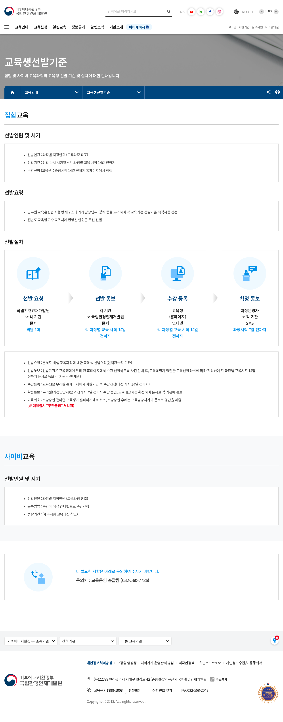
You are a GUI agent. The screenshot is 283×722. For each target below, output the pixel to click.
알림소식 (97, 27)
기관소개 (116, 27)
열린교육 (59, 27)
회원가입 (244, 27)
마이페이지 (137, 27)
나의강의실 (272, 27)
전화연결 (134, 690)
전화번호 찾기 (162, 690)
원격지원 (257, 27)
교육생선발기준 (98, 92)
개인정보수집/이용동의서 (244, 662)
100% (269, 10)
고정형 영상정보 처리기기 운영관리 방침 (145, 662)
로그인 (232, 27)
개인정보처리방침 (99, 662)
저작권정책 (187, 662)
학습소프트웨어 (210, 662)
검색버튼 (169, 11)
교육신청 (41, 27)
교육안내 (22, 27)
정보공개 (78, 27)
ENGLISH (246, 12)
